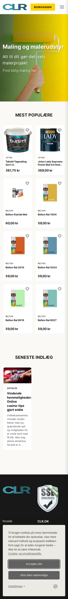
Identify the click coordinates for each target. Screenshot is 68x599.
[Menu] (61, 6)
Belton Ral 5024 (47, 267)
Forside (7, 521)
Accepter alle (34, 563)
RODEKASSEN (43, 7)
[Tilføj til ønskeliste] (27, 130)
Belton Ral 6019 (15, 320)
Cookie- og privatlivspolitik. (25, 553)
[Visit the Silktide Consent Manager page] (55, 586)
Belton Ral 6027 (47, 320)
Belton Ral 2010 (15, 267)
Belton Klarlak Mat (16, 214)
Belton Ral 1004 (47, 214)
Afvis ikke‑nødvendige (34, 575)
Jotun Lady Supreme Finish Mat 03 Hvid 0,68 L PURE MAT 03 (50, 164)
